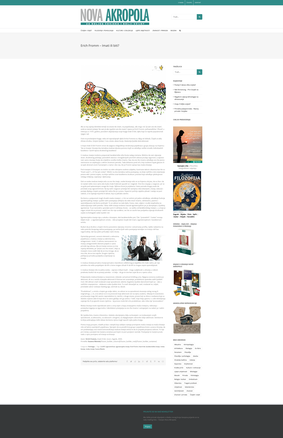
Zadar (176, 217)
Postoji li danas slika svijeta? (185, 85)
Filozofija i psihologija (182, 356)
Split (195, 214)
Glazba (195, 356)
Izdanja (192, 360)
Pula (190, 214)
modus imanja (90, 349)
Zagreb (176, 214)
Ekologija (189, 348)
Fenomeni (178, 352)
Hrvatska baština (180, 360)
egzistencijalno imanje (123, 347)
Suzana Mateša (100, 349)
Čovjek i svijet (195, 395)
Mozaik (177, 375)
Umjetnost (178, 387)
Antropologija (189, 345)
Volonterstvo (189, 387)
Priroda (185, 375)
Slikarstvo (177, 383)
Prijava (147, 426)
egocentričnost (110, 347)
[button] (180, 30)
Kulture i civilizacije (193, 368)
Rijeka (183, 214)
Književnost (188, 364)
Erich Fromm (134, 347)
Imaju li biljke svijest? (182, 104)
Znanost (190, 391)
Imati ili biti (142, 347)
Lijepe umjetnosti (180, 372)
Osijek (183, 217)
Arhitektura (178, 348)
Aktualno (177, 345)
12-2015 (102, 347)
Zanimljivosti (179, 391)
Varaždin (191, 217)
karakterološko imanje (153, 347)
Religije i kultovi (180, 379)
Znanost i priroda (180, 395)
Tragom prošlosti (190, 383)
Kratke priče (178, 368)
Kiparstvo (177, 364)
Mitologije (193, 372)
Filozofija (188, 352)
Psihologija (91, 347)
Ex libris (198, 348)
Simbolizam (193, 379)
